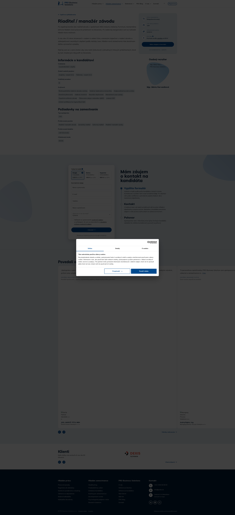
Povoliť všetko (143, 271)
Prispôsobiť (116, 271)
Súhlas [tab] (90, 248)
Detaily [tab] (117, 248)
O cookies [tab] (145, 248)
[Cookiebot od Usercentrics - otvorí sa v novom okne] (149, 242)
